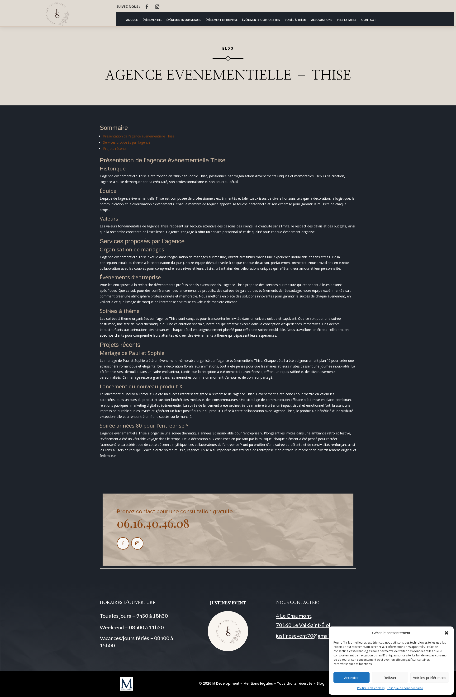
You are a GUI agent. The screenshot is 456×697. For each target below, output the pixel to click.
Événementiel (152, 20)
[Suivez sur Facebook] (146, 6)
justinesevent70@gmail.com (308, 635)
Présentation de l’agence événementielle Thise (138, 136)
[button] (446, 633)
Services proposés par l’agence (126, 142)
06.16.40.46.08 (153, 523)
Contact (368, 20)
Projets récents (115, 148)
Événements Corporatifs (261, 20)
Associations (321, 20)
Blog (320, 683)
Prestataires (346, 20)
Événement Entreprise (222, 20)
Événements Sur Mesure (183, 20)
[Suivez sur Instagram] (157, 6)
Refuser (390, 677)
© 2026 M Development (219, 683)
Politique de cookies (371, 688)
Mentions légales (258, 683)
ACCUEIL (132, 20)
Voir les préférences (429, 677)
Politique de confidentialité (405, 688)
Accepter (351, 677)
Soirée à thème (295, 20)
